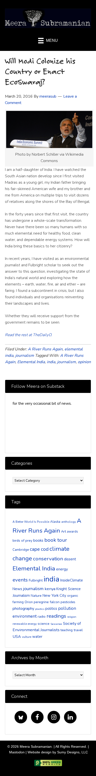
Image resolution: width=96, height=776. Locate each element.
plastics (39, 609)
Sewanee (56, 624)
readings (56, 615)
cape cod (39, 549)
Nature (36, 595)
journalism (24, 355)
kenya (50, 589)
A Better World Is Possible (31, 522)
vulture (26, 637)
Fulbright (36, 580)
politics (51, 608)
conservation (48, 558)
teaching (67, 630)
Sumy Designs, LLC (72, 752)
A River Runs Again (45, 349)
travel (78, 630)
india (51, 362)
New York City (54, 595)
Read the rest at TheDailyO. (28, 335)
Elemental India (31, 362)
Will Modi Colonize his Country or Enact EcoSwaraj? (40, 71)
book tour (55, 540)
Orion (29, 602)
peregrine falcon (47, 602)
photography (23, 608)
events (20, 579)
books (38, 540)
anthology (68, 522)
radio (42, 616)
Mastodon (17, 752)
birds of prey (22, 540)
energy (62, 569)
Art (63, 531)
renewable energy (25, 624)
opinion (84, 362)
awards (72, 531)
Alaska (55, 522)
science (43, 623)
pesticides (68, 602)
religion (71, 617)
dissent (70, 559)
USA (17, 636)
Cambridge (21, 550)
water (37, 636)
